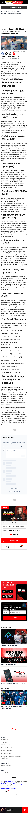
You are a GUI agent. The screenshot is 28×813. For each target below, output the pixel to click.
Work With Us (5, 742)
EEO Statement (5, 745)
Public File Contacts (6, 747)
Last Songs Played (5, 11)
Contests (19, 11)
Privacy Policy (17, 783)
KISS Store (3, 13)
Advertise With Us (12, 13)
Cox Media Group (10, 781)
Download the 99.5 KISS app (8, 584)
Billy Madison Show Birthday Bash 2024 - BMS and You (14, 707)
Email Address (12, 609)
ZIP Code (5, 609)
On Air (13, 11)
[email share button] (10, 53)
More (19, 13)
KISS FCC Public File (6, 750)
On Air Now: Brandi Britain (14, 518)
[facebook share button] (2, 53)
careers (10, 786)
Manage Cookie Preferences (8, 788)
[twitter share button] (6, 53)
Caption (23, 48)
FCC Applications (6, 753)
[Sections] (3, 2)
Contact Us (4, 739)
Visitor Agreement (6, 783)
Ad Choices (22, 784)
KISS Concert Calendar (8, 664)
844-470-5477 (14, 540)
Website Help (5, 772)
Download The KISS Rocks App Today (13, 684)
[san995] (14, 2)
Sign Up (14, 617)
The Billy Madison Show (9, 645)
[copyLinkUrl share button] (14, 53)
